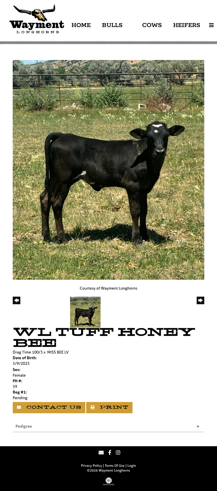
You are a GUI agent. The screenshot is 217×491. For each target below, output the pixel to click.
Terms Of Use (115, 465)
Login (131, 465)
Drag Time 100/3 (28, 352)
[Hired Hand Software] (108, 483)
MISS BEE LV (58, 352)
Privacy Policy (91, 465)
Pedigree (24, 426)
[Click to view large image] (108, 169)
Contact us (52, 408)
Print (113, 408)
